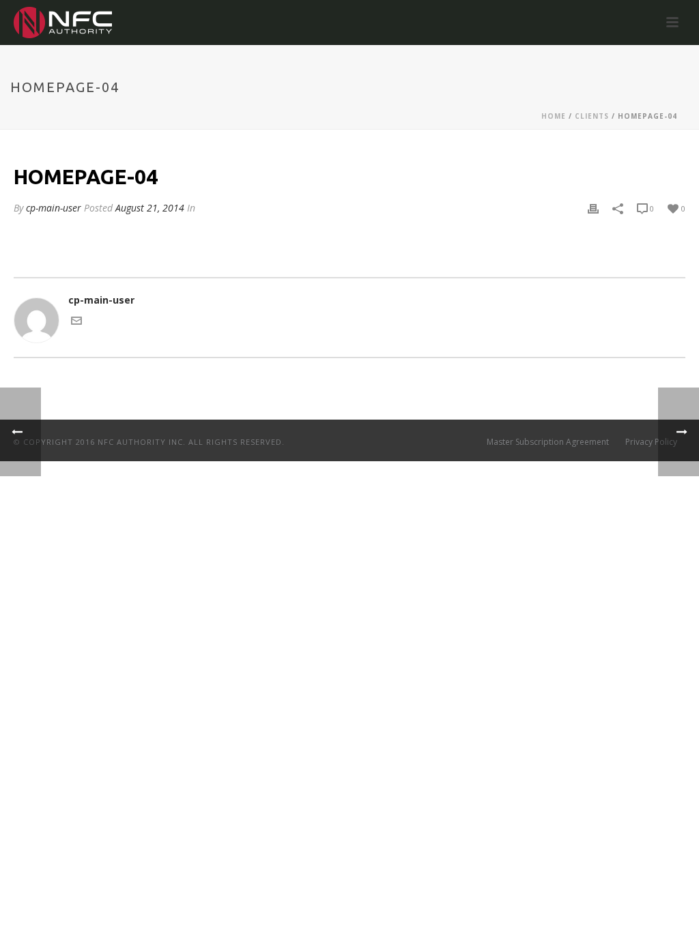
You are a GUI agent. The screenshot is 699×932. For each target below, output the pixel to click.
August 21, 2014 (149, 207)
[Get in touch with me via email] (76, 322)
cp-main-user (53, 207)
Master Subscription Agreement (548, 442)
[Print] (593, 208)
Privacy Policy (651, 442)
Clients (592, 116)
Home (553, 116)
